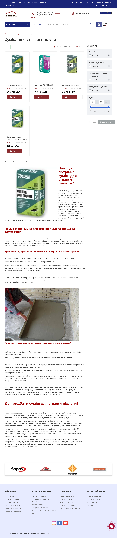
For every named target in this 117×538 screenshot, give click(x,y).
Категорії (10, 24)
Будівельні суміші (22, 34)
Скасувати (92, 122)
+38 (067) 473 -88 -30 (40, 508)
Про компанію (10, 496)
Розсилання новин (94, 505)
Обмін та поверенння (13, 509)
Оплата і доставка (12, 499)
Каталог (11, 34)
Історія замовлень (94, 499)
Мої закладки (92, 502)
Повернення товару (13, 512)
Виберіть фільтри (107, 122)
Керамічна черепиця (68, 496)
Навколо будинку (66, 502)
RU (102, 13)
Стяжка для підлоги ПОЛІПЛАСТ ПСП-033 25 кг (17, 139)
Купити (15, 97)
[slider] (90, 107)
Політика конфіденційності (15, 505)
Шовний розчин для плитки (70, 509)
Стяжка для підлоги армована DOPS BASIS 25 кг (43, 85)
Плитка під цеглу (66, 499)
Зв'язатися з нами (39, 496)
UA (108, 13)
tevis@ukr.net (37, 505)
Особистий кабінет (94, 496)
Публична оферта (12, 502)
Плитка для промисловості (70, 505)
